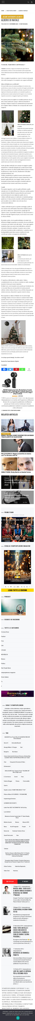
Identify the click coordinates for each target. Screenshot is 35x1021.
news (5, 826)
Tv (1, 681)
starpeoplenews (26, 886)
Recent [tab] (26, 881)
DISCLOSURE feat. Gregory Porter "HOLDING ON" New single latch (17, 771)
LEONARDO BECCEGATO (10, 803)
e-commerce (7, 776)
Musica (3, 659)
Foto (8, 410)
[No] (33, 1015)
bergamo (6, 751)
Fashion (5, 410)
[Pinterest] (16, 368)
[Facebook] (4, 368)
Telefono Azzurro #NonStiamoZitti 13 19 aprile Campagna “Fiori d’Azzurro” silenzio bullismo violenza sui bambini (17, 854)
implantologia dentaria (10, 798)
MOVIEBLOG (4, 654)
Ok (18, 1018)
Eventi (16, 776)
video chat (7, 870)
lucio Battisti (7, 812)
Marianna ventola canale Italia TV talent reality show (17, 817)
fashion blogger (8, 781)
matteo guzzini (8, 822)
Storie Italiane (5, 677)
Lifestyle (3, 650)
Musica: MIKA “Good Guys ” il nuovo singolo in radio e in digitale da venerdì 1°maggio (22, 891)
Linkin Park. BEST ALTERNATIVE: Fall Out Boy (15, 807)
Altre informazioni (29, 398)
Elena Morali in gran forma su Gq (22, 910)
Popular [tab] (11, 881)
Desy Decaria (24, 24)
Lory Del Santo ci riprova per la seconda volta (22, 972)
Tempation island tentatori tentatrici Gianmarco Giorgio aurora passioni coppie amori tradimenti (17, 861)
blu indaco (15, 751)
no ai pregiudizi (14, 826)
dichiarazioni (7, 766)
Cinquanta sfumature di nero (17, 762)
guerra (5, 785)
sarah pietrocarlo (8, 835)
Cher (5, 762)
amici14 (6, 743)
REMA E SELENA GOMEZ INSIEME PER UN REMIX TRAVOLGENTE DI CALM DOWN (17, 435)
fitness (17, 781)
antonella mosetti (16, 743)
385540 (21, 396)
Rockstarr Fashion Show (19, 831)
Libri (2, 645)
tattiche (6, 848)
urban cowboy (7, 866)
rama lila (6, 831)
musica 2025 (26, 822)
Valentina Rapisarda (20, 866)
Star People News (15, 410)
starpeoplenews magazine (8, 672)
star (17, 835)
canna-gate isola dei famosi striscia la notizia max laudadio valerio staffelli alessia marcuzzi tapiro (17, 756)
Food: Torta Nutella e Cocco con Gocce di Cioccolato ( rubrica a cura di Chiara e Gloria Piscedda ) (21, 932)
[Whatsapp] (22, 368)
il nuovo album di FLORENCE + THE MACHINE (15, 794)
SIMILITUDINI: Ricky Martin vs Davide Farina (16, 472)
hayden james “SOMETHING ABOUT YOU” (15, 790)
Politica (3, 663)
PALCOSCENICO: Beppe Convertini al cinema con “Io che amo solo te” (16, 454)
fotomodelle (26, 781)
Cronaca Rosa (5, 632)
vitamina (15, 870)
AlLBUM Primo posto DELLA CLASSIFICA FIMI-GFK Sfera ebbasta (17, 737)
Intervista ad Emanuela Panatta (21, 954)
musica (17, 822)
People (24, 826)
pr (29, 826)
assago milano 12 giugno (10, 747)
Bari (21, 747)
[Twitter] (10, 368)
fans (22, 776)
